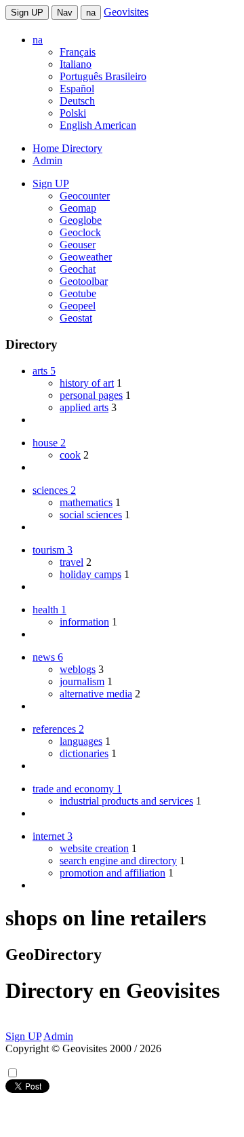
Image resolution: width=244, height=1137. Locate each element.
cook (70, 455)
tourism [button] (53, 550)
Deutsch (77, 101)
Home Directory (67, 148)
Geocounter (85, 195)
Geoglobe (81, 220)
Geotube (78, 293)
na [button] (38, 39)
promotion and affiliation (112, 873)
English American (98, 125)
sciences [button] (54, 490)
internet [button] (53, 836)
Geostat (76, 318)
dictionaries (84, 753)
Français (78, 52)
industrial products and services (126, 801)
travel (71, 562)
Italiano (76, 64)
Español (77, 88)
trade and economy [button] (77, 788)
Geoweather (86, 257)
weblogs (78, 669)
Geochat (78, 269)
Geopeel (78, 305)
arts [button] (44, 371)
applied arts (84, 407)
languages (81, 741)
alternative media (96, 693)
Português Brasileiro (103, 76)
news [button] (48, 657)
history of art (87, 383)
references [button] (58, 729)
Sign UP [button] (51, 183)
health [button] (49, 609)
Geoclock (80, 232)
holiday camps (90, 574)
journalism (82, 681)
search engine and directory (118, 860)
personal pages (91, 395)
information (84, 622)
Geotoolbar (84, 281)
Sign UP (27, 12)
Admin (47, 160)
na (91, 12)
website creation (94, 848)
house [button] (49, 442)
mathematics (86, 502)
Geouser (78, 244)
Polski (73, 113)
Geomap (78, 208)
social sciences (91, 514)
